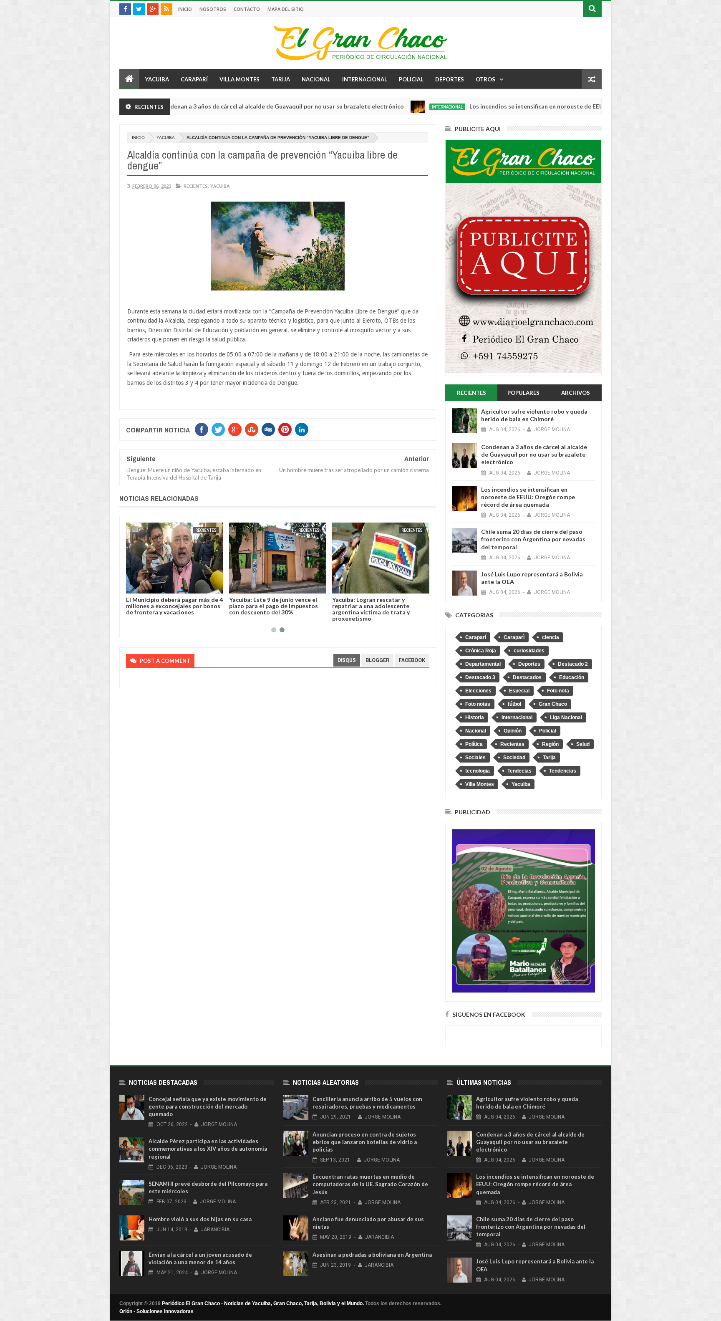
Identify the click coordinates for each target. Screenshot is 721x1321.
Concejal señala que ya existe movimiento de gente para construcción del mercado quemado (208, 1106)
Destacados (527, 677)
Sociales (475, 757)
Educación (571, 677)
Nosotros (212, 9)
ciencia (550, 637)
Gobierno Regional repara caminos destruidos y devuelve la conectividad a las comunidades (365, 606)
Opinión (513, 731)
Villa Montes (239, 79)
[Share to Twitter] (129, 585)
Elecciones (478, 691)
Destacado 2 (573, 664)
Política (474, 744)
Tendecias (519, 771)
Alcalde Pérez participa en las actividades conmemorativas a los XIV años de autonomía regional (208, 1148)
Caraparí (194, 79)
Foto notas (477, 704)
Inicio (185, 9)
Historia (474, 717)
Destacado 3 (480, 677)
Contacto (247, 9)
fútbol (514, 704)
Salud (583, 744)
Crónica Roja (480, 651)
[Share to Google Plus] (138, 585)
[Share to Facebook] (223, 585)
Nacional (316, 79)
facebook (412, 660)
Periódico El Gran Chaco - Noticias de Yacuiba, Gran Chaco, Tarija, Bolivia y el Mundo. (263, 1303)
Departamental (483, 664)
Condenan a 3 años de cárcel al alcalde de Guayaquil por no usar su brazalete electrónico (219, 106)
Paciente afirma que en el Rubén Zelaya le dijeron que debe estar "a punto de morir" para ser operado (263, 606)
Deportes (449, 79)
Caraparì (514, 637)
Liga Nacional (566, 717)
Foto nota (558, 691)
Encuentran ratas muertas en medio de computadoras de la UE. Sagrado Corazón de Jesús (370, 1184)
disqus (347, 660)
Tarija (280, 79)
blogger (377, 660)
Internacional (364, 79)
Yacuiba (157, 79)
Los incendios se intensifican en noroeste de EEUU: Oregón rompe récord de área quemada (532, 106)
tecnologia (477, 771)
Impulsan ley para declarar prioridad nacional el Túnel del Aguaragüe (154, 606)
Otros (485, 79)
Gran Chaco (553, 704)
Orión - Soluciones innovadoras (156, 1311)
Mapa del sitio (285, 9)
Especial (519, 691)
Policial (411, 79)
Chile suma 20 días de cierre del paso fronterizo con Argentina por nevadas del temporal (533, 539)
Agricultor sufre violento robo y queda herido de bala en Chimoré (534, 415)
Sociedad (514, 757)
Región (550, 744)
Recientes (196, 186)
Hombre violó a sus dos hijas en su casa (200, 1219)
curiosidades (529, 651)
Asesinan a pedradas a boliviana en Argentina (372, 1254)
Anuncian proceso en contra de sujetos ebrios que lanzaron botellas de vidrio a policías (365, 1142)
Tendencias (562, 771)
